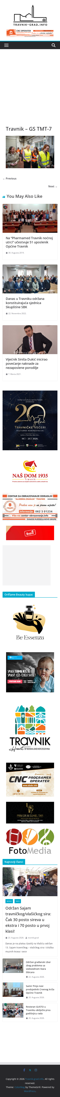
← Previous (9, 178)
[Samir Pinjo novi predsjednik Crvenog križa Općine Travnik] (13, 991)
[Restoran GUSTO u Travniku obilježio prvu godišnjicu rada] (13, 1012)
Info (18, 901)
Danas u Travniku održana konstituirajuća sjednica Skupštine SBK (25, 302)
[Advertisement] (30, 90)
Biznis (9, 901)
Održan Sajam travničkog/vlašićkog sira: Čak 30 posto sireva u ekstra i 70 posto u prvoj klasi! (28, 919)
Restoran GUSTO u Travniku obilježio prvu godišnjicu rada (38, 1010)
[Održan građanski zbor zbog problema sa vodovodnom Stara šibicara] (13, 969)
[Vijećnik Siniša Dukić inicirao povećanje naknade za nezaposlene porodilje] (30, 327)
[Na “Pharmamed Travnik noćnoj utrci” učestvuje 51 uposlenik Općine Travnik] (30, 206)
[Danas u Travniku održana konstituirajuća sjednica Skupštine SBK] (30, 267)
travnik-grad (33, 937)
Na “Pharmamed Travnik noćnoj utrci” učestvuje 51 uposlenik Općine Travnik (29, 242)
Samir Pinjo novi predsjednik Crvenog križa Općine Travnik (40, 989)
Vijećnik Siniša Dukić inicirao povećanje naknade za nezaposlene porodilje (27, 363)
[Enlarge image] (53, 394)
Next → (52, 186)
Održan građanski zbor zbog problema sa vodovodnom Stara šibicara (38, 967)
